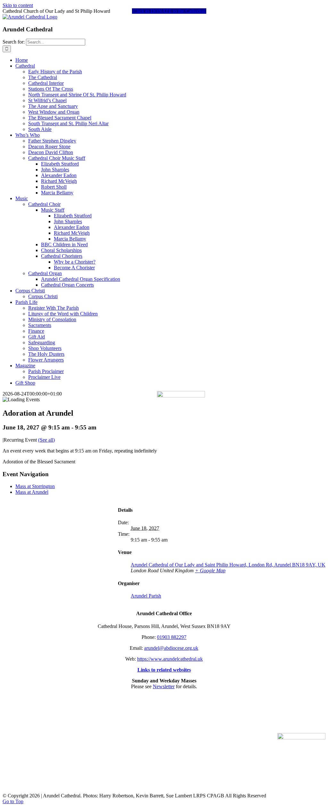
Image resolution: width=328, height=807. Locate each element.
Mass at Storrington (35, 486)
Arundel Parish (146, 596)
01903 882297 (171, 637)
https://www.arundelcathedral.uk (170, 659)
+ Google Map (210, 570)
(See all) (46, 440)
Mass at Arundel (31, 492)
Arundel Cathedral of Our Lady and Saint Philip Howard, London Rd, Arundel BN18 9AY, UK (228, 564)
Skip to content (18, 5)
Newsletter (164, 686)
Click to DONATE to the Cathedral (169, 11)
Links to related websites (164, 669)
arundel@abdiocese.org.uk (171, 648)
